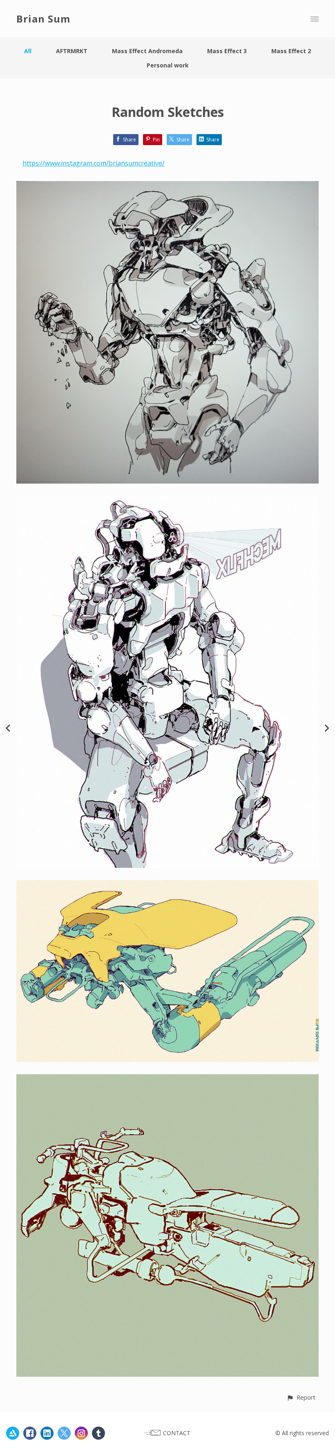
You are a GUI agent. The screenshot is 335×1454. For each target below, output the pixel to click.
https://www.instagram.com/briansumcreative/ (93, 163)
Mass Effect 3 (227, 51)
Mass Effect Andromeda (147, 51)
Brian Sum (43, 18)
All (27, 51)
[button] (301, 1397)
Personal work (168, 65)
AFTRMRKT (71, 51)
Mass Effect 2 (291, 51)
